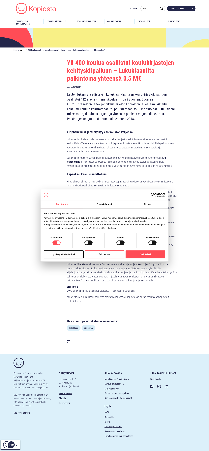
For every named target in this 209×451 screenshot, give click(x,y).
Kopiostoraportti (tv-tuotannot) (118, 398)
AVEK (106, 412)
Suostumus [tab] (62, 204)
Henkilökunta (64, 403)
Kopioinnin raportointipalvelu (116, 393)
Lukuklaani (73, 328)
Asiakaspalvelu (65, 393)
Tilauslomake (156, 379)
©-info (107, 422)
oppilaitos (88, 328)
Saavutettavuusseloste (114, 431)
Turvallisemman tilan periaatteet (118, 436)
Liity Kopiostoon (111, 388)
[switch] (88, 242)
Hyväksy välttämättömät (63, 254)
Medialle (62, 398)
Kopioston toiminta (22, 412)
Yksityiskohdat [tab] (104, 204)
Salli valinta (104, 254)
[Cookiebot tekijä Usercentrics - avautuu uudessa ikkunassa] (152, 195)
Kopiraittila (109, 417)
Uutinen (70, 87)
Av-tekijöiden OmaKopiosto (116, 379)
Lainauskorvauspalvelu (114, 384)
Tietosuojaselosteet (113, 426)
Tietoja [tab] (147, 204)
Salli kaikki (145, 254)
